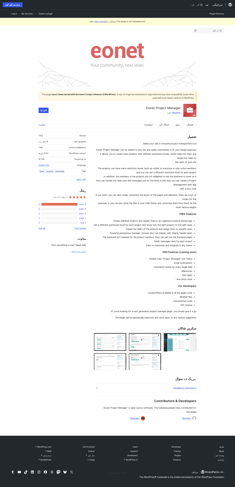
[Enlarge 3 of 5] (157, 356)
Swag (91, 460)
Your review (80, 228)
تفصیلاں (190, 124)
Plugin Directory (217, 14)
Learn (135, 447)
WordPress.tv (130, 460)
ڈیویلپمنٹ (148, 124)
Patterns (177, 460)
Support (134, 451)
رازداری (221, 460)
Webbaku (134, 418)
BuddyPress (44, 460)
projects (50, 171)
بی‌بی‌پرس (46, 455)
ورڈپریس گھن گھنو (12, 5)
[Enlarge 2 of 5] (157, 336)
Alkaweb (176, 112)
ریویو (178, 124)
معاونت (42, 124)
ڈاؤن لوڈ (43, 110)
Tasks (42, 171)
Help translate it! (99, 21)
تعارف (221, 447)
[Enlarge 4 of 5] (123, 336)
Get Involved (89, 447)
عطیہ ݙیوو (90, 455)
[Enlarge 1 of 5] (192, 336)
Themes (177, 451)
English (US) (44, 165)
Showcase (176, 447)
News (221, 451)
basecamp (59, 171)
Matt (48, 451)
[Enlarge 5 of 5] (123, 356)
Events (91, 451)
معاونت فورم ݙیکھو (79, 251)
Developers (132, 455)
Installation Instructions (184, 388)
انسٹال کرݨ (164, 124)
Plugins (177, 455)
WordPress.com (43, 447)
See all (42, 228)
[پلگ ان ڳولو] (195, 30)
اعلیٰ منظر (81, 179)
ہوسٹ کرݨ (219, 455)
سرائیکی (195, 472)
